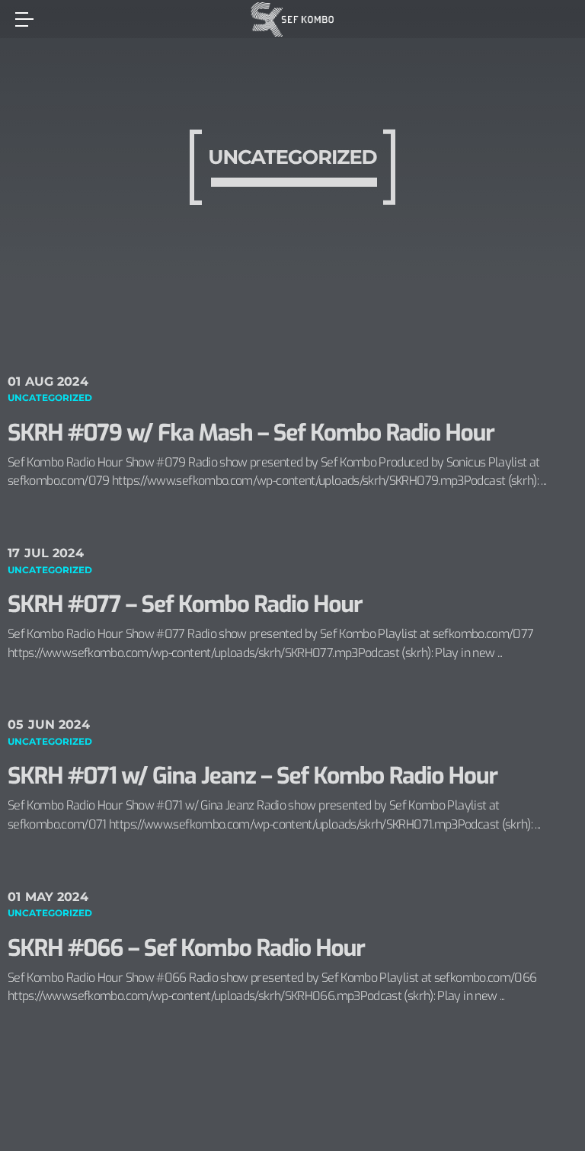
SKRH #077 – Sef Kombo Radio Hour (185, 604)
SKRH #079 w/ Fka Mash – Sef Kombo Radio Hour (251, 433)
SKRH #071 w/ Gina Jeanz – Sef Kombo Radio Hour (252, 776)
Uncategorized (50, 397)
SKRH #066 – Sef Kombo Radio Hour (186, 948)
